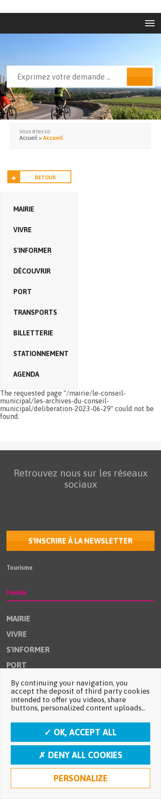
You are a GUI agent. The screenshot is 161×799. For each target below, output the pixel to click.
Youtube (60, 501)
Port (22, 291)
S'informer (32, 250)
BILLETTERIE (33, 333)
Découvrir (32, 271)
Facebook (24, 501)
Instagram (96, 501)
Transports (35, 312)
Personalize (81, 778)
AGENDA (26, 374)
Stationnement (41, 353)
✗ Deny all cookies (80, 755)
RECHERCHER (139, 77)
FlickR (78, 501)
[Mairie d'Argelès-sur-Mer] (25, 23)
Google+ (115, 501)
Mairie (23, 209)
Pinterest (133, 501)
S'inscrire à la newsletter (80, 540)
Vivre (22, 230)
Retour (45, 178)
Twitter (42, 501)
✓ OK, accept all (80, 732)
